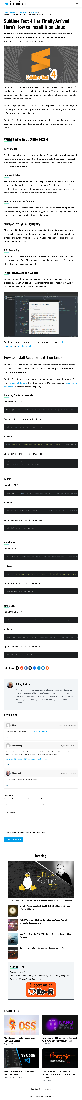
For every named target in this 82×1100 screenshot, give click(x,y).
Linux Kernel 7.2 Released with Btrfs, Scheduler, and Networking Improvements (41, 900)
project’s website (24, 346)
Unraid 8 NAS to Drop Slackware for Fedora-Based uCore (43, 948)
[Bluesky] (34, 668)
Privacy (30, 1096)
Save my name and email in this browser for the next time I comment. (26, 832)
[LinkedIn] (43, 668)
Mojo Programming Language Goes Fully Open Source (19, 1039)
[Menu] (77, 3)
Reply (7, 737)
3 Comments (51, 42)
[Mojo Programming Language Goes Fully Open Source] (22, 1025)
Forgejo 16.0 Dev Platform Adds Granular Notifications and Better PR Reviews (58, 1074)
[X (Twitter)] (17, 668)
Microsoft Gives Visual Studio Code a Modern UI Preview (20, 1073)
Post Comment (13, 839)
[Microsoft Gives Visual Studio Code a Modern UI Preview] (22, 1058)
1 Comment (18, 1077)
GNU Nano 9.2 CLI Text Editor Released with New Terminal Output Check (59, 1039)
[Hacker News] (47, 668)
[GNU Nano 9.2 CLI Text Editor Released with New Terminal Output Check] (60, 1025)
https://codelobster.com (39, 731)
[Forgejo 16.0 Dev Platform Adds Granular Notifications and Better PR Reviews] (60, 1058)
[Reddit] (21, 668)
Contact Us (49, 1096)
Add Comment (11, 813)
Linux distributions (18, 383)
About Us (39, 1096)
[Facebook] (26, 668)
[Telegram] (39, 668)
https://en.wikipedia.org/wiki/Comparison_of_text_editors (26, 759)
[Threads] (30, 668)
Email (45, 805)
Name (8, 805)
